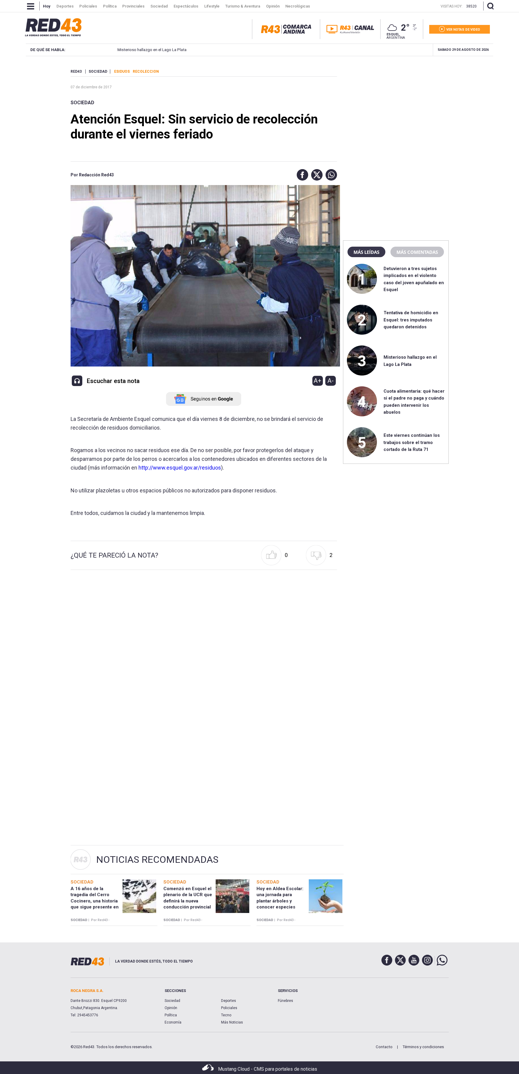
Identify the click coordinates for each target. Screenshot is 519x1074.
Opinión (171, 1008)
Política (171, 1015)
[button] (301, 175)
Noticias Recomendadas (157, 859)
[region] (396, 106)
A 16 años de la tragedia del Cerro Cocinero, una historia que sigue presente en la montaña (95, 901)
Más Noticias (232, 1022)
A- (330, 380)
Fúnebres (285, 1001)
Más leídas (366, 252)
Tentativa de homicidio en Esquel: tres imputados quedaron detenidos (411, 320)
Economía (173, 1022)
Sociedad (82, 102)
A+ (317, 380)
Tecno (226, 1015)
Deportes (228, 1001)
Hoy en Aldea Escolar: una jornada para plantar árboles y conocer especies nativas (279, 901)
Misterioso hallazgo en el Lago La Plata (152, 49)
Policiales (229, 1008)
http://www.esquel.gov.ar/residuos (179, 467)
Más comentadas (417, 252)
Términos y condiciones (423, 1047)
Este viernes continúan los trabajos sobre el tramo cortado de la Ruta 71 (412, 442)
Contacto (384, 1047)
